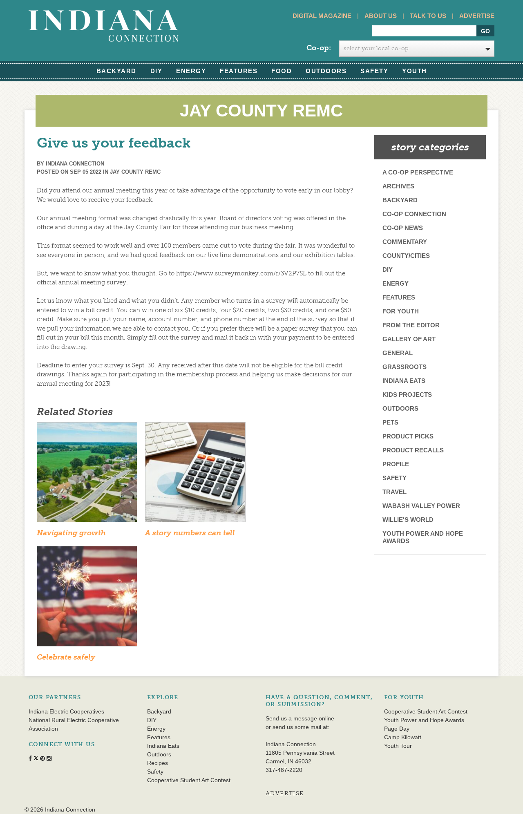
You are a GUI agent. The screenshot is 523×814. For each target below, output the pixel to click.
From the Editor (411, 325)
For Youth (400, 311)
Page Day (396, 728)
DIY (156, 70)
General (397, 352)
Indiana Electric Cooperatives (66, 711)
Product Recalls (413, 450)
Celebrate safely (66, 657)
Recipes (157, 763)
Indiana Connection (75, 164)
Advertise (476, 15)
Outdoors (326, 70)
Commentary (404, 241)
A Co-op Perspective (417, 172)
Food (281, 70)
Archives (398, 186)
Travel (394, 491)
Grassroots (404, 366)
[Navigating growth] (87, 475)
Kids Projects (407, 394)
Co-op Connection (414, 213)
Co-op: (318, 47)
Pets (390, 422)
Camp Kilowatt (402, 737)
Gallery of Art (409, 338)
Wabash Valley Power (421, 505)
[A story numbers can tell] (195, 475)
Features (238, 70)
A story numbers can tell (190, 532)
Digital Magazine (322, 15)
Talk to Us (428, 15)
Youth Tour (398, 745)
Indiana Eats (403, 380)
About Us (380, 15)
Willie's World (408, 519)
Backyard (116, 70)
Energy (191, 70)
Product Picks (408, 436)
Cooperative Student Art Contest (188, 780)
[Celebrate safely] (87, 599)
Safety (374, 70)
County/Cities (406, 255)
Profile (395, 464)
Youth (414, 70)
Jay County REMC (135, 172)
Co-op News (402, 227)
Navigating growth (71, 532)
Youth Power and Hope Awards (422, 537)
